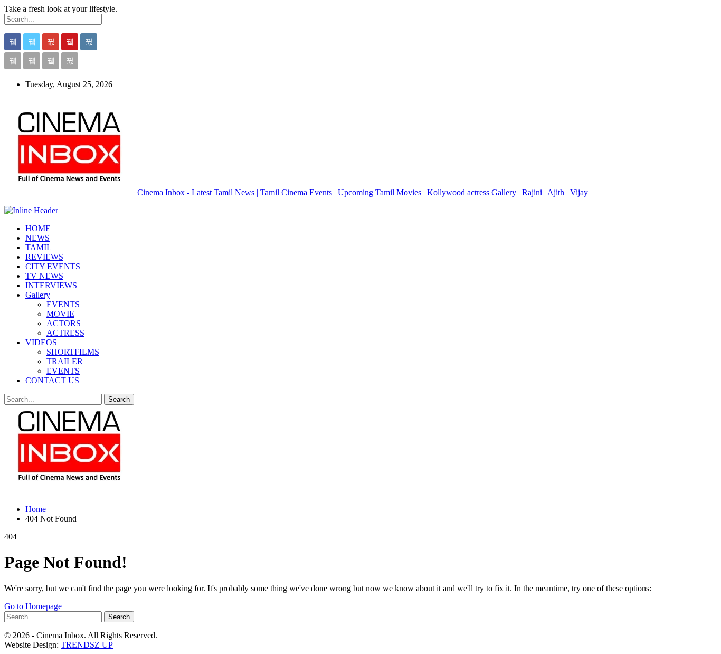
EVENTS (63, 304)
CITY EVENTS (52, 266)
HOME (38, 228)
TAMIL (38, 247)
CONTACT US (52, 380)
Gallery (37, 294)
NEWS (37, 237)
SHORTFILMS (72, 351)
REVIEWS (44, 256)
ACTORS (63, 323)
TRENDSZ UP (87, 644)
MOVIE (60, 313)
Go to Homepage (33, 606)
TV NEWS (44, 275)
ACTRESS (65, 332)
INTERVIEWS (51, 285)
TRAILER (64, 361)
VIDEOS (41, 342)
